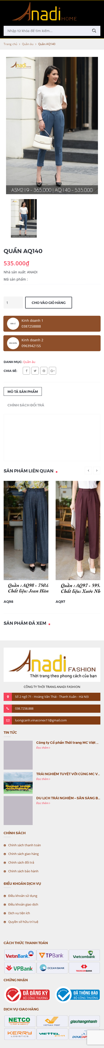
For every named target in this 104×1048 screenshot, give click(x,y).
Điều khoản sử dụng (22, 895)
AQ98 (8, 601)
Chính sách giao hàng (23, 854)
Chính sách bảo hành (23, 871)
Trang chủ (10, 44)
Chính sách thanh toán (24, 845)
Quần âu (27, 44)
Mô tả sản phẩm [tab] (22, 391)
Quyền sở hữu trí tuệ (23, 922)
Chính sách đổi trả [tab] (25, 405)
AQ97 (60, 601)
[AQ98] (37, 538)
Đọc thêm (42, 748)
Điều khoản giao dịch (23, 904)
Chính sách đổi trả (21, 862)
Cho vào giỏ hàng (49, 302)
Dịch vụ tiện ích (19, 913)
